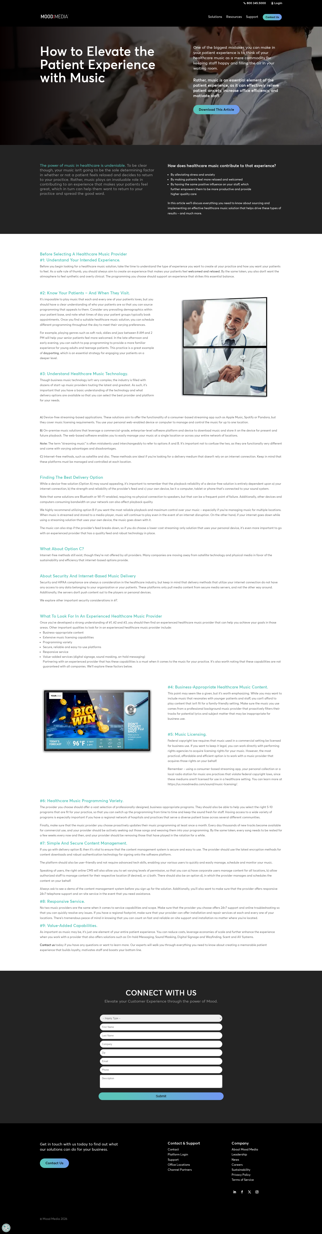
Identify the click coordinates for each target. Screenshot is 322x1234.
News (235, 1159)
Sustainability (241, 1169)
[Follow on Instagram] (257, 1192)
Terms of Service (243, 1180)
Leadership (239, 1154)
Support (173, 1159)
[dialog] (6, 1228)
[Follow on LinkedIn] (235, 1192)
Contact (173, 1149)
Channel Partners (180, 1169)
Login (278, 3)
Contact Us (272, 17)
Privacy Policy (241, 1175)
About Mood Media (245, 1149)
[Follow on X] (249, 1192)
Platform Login (178, 1154)
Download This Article (216, 109)
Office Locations (179, 1164)
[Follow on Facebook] (242, 1192)
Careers (237, 1164)
